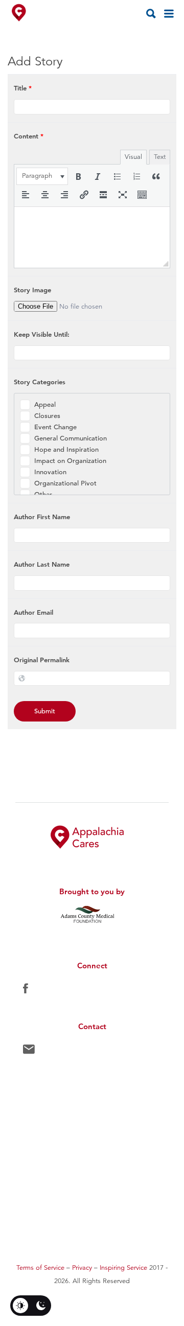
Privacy (82, 1268)
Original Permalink (42, 660)
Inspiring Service (123, 1268)
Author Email (33, 612)
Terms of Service (40, 1268)
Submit (44, 711)
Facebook (25, 991)
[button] (42, 176)
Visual (133, 157)
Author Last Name (42, 564)
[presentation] (42, 176)
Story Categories (39, 382)
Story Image (32, 290)
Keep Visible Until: (42, 334)
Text (160, 157)
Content (28, 136)
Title (23, 88)
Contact (29, 1051)
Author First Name (42, 517)
